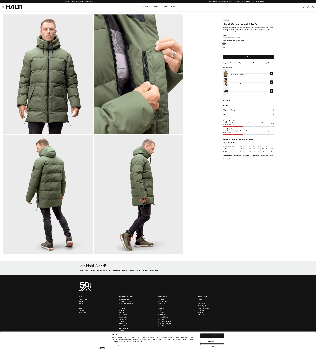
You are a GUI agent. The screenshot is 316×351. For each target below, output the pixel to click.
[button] (3, 7)
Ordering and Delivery (125, 301)
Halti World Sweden (164, 323)
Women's (82, 301)
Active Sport (202, 306)
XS (224, 50)
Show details (115, 346)
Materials (122, 306)
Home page (82, 312)
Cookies (121, 330)
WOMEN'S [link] (155, 6)
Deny (212, 346)
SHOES (173, 6)
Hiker (199, 301)
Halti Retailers (123, 314)
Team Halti (161, 310)
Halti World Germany (164, 321)
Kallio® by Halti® (203, 308)
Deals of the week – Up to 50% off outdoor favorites (79, 1)
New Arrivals (83, 299)
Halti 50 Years (162, 301)
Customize (211, 341)
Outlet (81, 308)
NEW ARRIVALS (145, 6)
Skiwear (200, 312)
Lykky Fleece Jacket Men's (237, 72)
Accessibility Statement (126, 326)
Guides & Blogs (163, 317)
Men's (81, 303)
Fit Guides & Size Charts (126, 303)
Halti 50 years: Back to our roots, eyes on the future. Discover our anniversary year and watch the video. (237, 1)
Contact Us (122, 321)
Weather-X (201, 303)
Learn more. (154, 270)
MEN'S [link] (165, 6)
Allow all (212, 336)
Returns (121, 310)
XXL (245, 50)
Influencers (122, 319)
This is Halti (161, 303)
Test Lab (160, 312)
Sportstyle (201, 310)
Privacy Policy (123, 323)
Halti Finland (162, 326)
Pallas (200, 299)
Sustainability (162, 308)
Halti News (161, 319)
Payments (122, 308)
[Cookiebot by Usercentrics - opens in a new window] (101, 348)
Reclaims (121, 312)
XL (240, 50)
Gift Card (82, 310)
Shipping (229, 37)
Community (162, 299)
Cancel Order (123, 317)
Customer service (124, 299)
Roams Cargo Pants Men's (237, 80)
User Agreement (124, 328)
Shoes (81, 306)
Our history (161, 306)
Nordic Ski (201, 314)
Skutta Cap (233, 89)
